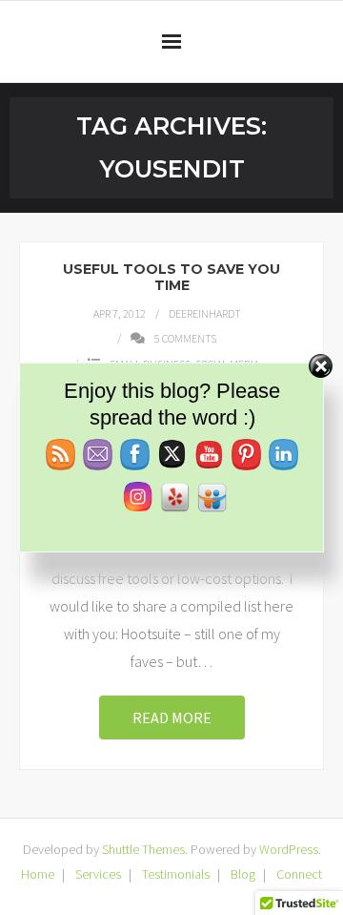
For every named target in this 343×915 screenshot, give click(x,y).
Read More (172, 717)
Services (98, 874)
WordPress (288, 849)
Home (37, 874)
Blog (243, 874)
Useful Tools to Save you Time (171, 277)
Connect (299, 874)
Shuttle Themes (143, 849)
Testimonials (176, 874)
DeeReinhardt (205, 313)
